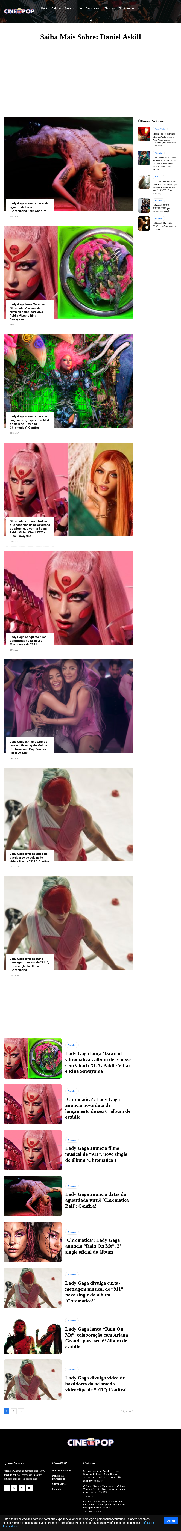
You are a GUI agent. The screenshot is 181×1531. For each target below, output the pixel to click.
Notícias (72, 1045)
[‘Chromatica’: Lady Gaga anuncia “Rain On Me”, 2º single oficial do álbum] (33, 1242)
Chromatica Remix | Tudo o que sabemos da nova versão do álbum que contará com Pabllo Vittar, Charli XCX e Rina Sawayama (30, 528)
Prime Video (160, 129)
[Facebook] (7, 1488)
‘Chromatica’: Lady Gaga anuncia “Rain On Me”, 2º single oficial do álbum (93, 1246)
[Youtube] (29, 1488)
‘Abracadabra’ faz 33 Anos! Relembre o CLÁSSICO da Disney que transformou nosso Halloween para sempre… (164, 163)
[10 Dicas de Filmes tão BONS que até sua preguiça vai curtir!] (144, 223)
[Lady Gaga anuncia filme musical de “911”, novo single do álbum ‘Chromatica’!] (33, 1150)
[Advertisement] (90, 71)
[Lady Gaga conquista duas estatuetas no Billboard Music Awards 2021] (68, 598)
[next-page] (21, 1411)
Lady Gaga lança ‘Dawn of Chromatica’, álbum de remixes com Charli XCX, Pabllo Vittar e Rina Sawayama (27, 312)
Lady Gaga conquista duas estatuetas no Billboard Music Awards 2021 (28, 640)
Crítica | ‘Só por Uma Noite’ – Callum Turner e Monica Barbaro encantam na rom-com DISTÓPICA (104, 1489)
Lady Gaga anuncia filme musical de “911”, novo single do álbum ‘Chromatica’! (96, 1154)
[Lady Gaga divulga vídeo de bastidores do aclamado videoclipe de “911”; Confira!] (68, 814)
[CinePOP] (19, 11)
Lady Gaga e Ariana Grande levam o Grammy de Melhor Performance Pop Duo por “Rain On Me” (28, 747)
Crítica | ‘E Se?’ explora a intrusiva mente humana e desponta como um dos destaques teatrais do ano (104, 1504)
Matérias (158, 153)
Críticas (88, 1481)
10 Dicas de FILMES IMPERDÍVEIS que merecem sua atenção (162, 208)
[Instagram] (14, 1488)
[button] (90, 19)
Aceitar (171, 1520)
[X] (22, 1488)
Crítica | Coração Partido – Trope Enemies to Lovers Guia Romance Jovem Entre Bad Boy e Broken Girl (103, 1474)
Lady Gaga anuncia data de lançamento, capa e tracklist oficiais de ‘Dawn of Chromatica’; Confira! (29, 422)
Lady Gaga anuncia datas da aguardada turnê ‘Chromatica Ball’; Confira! (29, 207)
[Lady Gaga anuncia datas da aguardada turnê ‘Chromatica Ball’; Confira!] (68, 164)
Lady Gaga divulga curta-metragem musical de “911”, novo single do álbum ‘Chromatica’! (29, 964)
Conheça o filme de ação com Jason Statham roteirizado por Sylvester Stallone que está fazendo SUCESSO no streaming (165, 187)
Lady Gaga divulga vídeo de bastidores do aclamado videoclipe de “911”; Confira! (30, 857)
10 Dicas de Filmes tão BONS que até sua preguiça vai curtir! (164, 226)
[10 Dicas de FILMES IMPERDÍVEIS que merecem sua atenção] (144, 205)
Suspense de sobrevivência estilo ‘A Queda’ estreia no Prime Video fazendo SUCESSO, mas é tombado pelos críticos (164, 140)
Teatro (87, 1512)
